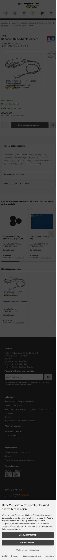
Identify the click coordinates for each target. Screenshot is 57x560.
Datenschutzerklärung (32, 556)
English (5, 556)
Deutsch (14, 556)
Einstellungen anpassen (29, 550)
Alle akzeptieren (27, 535)
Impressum (49, 556)
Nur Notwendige (28, 543)
